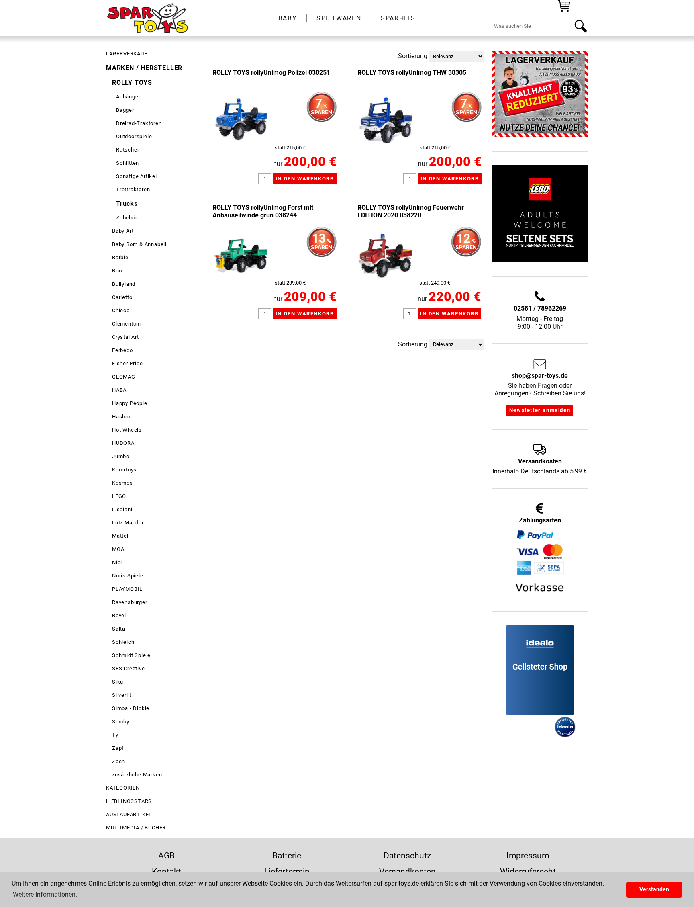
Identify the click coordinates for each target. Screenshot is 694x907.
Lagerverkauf (126, 54)
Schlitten (127, 163)
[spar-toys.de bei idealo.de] (565, 735)
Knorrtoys (124, 470)
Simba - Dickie (130, 708)
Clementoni (126, 324)
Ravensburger (129, 602)
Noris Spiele (127, 576)
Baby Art (122, 231)
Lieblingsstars (129, 801)
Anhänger (128, 97)
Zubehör (126, 218)
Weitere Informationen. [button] (45, 894)
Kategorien (123, 788)
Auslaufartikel (129, 814)
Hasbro (121, 417)
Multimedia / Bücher (136, 828)
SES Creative (128, 668)
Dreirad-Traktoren (139, 123)
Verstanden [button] (654, 889)
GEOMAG (123, 377)
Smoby (120, 722)
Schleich (123, 642)
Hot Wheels (127, 430)
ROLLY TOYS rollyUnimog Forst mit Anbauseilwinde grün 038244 (262, 211)
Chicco (121, 310)
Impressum (527, 855)
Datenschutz (407, 855)
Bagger (125, 110)
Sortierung (412, 56)
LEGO (119, 496)
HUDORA (123, 443)
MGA (118, 549)
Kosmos (122, 483)
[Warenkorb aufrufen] (564, 11)
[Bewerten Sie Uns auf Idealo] (529, 735)
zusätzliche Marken (137, 775)
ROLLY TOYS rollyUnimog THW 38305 (411, 72)
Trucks (127, 203)
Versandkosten (407, 871)
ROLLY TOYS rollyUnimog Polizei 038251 (271, 72)
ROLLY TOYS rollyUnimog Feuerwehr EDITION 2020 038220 (410, 211)
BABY (287, 18)
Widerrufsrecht (528, 871)
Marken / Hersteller (144, 68)
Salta (118, 629)
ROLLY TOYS (132, 82)
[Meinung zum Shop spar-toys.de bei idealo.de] (540, 713)
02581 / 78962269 (540, 308)
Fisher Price (127, 363)
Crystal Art (125, 337)
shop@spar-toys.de (540, 375)
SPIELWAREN (338, 18)
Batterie (286, 855)
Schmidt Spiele (131, 655)
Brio (117, 271)
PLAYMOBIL (127, 589)
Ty (115, 735)
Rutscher (127, 150)
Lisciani (122, 509)
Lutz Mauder (128, 523)
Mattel (120, 536)
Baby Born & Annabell (139, 244)
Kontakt (166, 871)
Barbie (120, 257)
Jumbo (120, 456)
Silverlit (121, 695)
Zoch (118, 761)
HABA (119, 390)
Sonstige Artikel (136, 176)
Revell (120, 615)
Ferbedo (122, 350)
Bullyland (123, 284)
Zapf (118, 748)
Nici (117, 562)
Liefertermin (287, 871)
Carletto (122, 297)
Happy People (129, 403)
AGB (166, 855)
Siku (117, 682)
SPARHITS (398, 18)
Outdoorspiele (134, 136)
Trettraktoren (133, 189)
